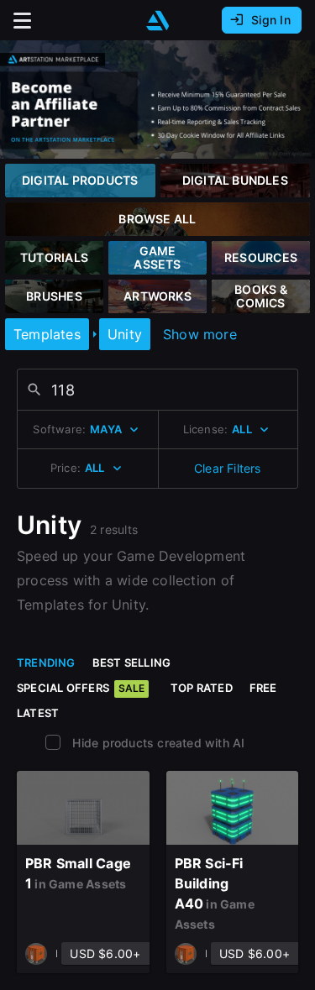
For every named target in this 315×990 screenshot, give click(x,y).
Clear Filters (227, 468)
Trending (46, 662)
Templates (47, 334)
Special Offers (80, 687)
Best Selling (131, 662)
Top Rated (202, 687)
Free (263, 687)
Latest (38, 713)
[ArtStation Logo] (158, 20)
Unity (125, 334)
